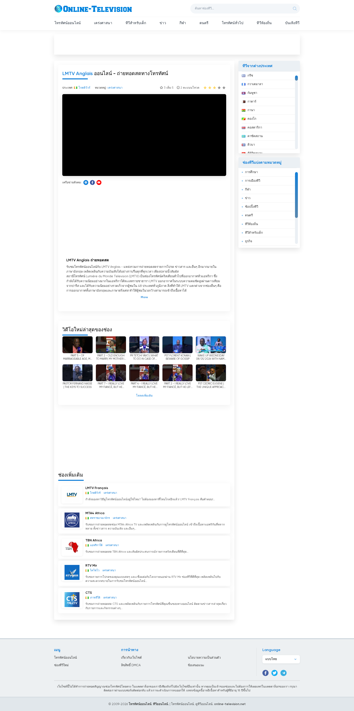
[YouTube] (98, 182)
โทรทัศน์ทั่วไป (233, 23)
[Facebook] (92, 182)
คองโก (251, 118)
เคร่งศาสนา (103, 23)
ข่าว (163, 23)
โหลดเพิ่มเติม (144, 395)
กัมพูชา (252, 93)
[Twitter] (274, 673)
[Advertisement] (177, 44)
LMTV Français (96, 488)
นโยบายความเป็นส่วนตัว (204, 657)
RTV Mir (91, 565)
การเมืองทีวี (252, 180)
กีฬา (182, 23)
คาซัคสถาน (255, 136)
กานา (251, 110)
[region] (269, 112)
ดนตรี (204, 23)
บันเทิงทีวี (292, 23)
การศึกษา (251, 172)
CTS (88, 593)
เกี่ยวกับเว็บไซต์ (131, 657)
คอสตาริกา (254, 127)
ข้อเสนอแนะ (196, 665)
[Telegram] (283, 673)
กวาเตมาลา (255, 84)
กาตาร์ (251, 101)
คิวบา (251, 144)
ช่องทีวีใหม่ (61, 665)
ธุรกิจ (248, 241)
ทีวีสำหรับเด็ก (136, 23)
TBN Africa (93, 540)
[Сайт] (85, 182)
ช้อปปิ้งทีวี (251, 206)
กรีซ (250, 75)
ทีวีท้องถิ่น (264, 23)
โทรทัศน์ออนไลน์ (67, 23)
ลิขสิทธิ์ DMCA (131, 665)
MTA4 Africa (94, 513)
